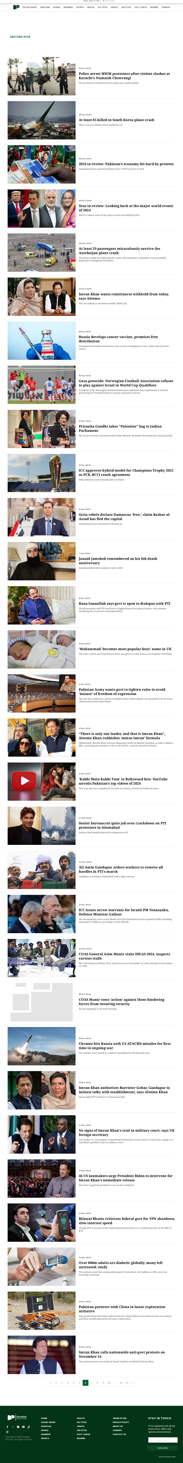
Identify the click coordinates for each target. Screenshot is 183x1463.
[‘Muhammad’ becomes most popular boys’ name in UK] (42, 667)
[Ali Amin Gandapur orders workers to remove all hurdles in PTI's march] (42, 888)
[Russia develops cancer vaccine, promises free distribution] (42, 358)
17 (127, 1382)
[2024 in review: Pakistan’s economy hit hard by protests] (42, 182)
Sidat (174, 1457)
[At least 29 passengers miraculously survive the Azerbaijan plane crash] (42, 270)
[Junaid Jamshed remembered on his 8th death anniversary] (42, 579)
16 (121, 1382)
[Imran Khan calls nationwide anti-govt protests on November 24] (42, 1373)
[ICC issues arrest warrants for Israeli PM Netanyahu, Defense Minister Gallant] (42, 932)
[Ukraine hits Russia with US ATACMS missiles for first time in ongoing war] (42, 1064)
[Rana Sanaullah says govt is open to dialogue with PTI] (42, 624)
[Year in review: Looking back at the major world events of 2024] (42, 226)
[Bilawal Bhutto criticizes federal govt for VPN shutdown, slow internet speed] (42, 1240)
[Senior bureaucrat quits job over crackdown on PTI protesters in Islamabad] (42, 844)
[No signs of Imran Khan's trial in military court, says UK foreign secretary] (42, 1152)
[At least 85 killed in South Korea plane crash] (42, 138)
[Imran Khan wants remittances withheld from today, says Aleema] (42, 315)
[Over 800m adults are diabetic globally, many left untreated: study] (42, 1285)
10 (109, 1382)
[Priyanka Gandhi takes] (42, 447)
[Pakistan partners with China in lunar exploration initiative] (42, 1329)
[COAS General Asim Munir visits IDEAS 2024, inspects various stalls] (42, 976)
